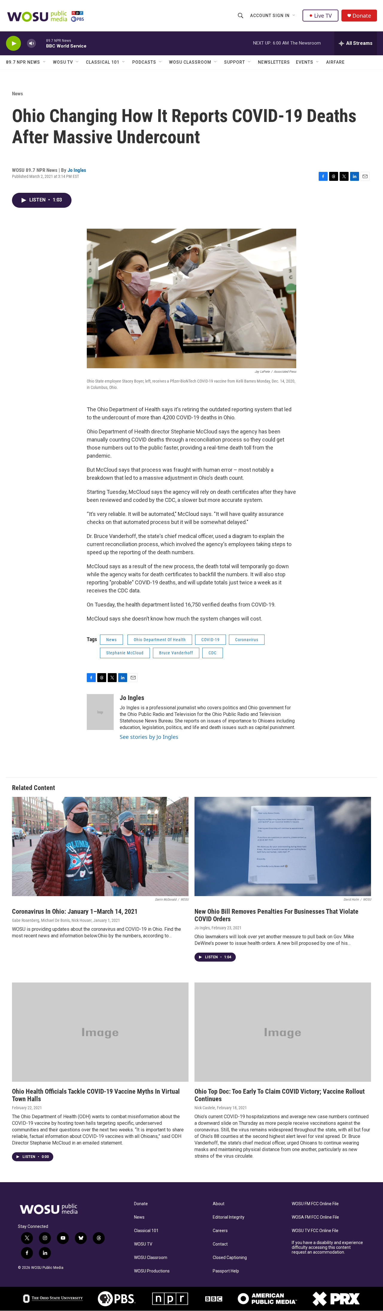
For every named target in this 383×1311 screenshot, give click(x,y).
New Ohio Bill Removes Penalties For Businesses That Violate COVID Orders (276, 915)
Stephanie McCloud (125, 652)
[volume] (31, 43)
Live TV (323, 15)
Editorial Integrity (228, 1217)
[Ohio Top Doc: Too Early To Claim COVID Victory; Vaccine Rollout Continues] (282, 1032)
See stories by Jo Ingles (149, 736)
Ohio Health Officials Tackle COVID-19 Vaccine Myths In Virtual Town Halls (96, 1095)
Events (304, 62)
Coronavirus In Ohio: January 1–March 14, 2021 (75, 911)
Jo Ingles (77, 170)
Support (234, 62)
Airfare (335, 62)
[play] (13, 43)
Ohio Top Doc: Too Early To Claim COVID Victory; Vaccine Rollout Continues (279, 1095)
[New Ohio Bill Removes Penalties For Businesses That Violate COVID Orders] (282, 846)
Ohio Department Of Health (160, 639)
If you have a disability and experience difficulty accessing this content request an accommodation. (327, 1247)
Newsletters (274, 62)
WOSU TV (63, 62)
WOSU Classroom (190, 62)
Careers (220, 1231)
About (218, 1204)
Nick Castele (204, 1107)
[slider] (41, 43)
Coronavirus (246, 639)
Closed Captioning (230, 1257)
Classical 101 (102, 62)
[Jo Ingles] (100, 712)
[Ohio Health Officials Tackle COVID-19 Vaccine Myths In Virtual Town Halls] (100, 1032)
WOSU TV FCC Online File (315, 1231)
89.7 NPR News (23, 62)
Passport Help (226, 1271)
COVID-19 (210, 639)
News (17, 94)
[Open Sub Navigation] (294, 15)
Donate (361, 16)
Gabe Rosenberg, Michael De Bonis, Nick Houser (52, 920)
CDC (213, 652)
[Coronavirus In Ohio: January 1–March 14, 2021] (100, 846)
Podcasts (144, 62)
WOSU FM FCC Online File (315, 1204)
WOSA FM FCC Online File (315, 1217)
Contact (220, 1244)
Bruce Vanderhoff (176, 652)
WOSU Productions (152, 1271)
